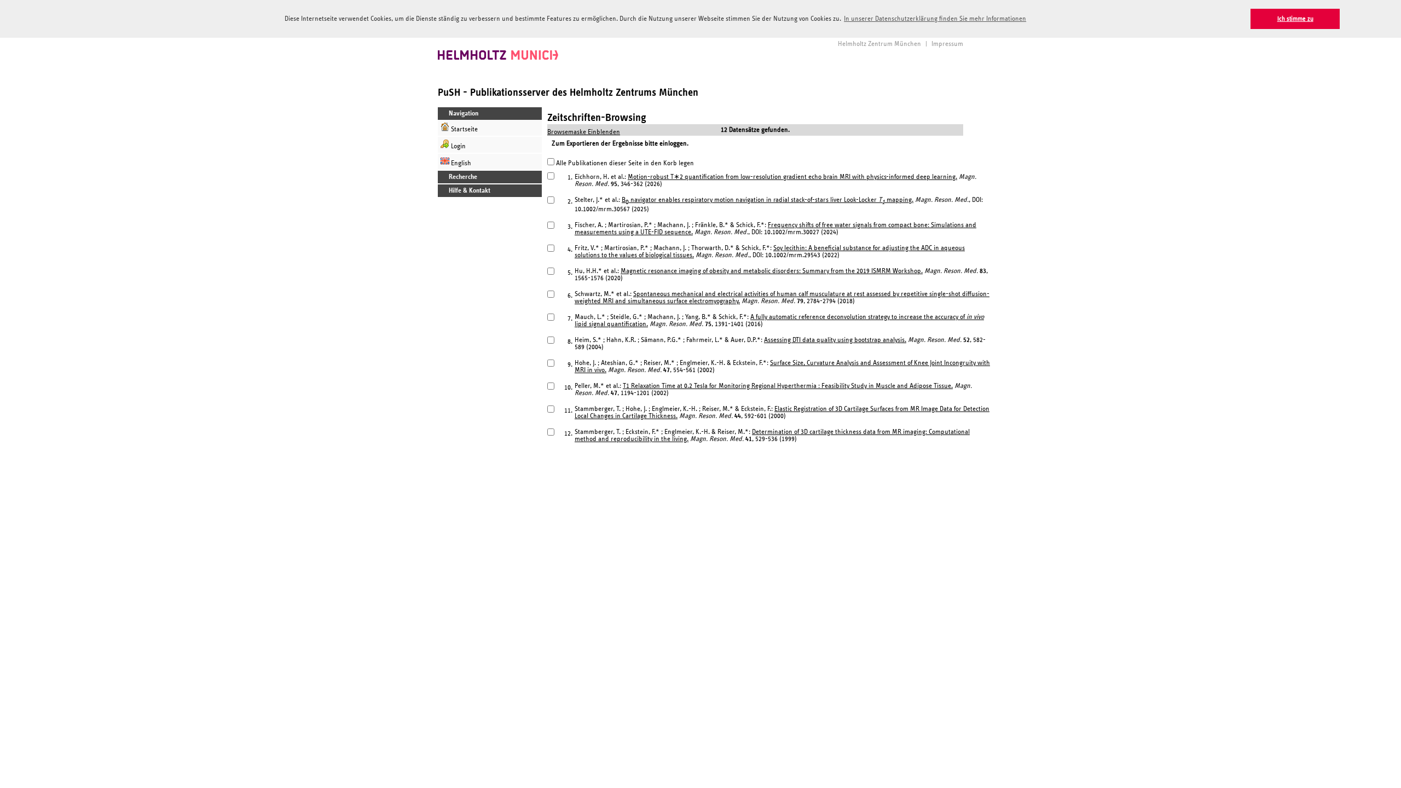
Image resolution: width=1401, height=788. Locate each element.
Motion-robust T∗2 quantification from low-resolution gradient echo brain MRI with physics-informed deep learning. (792, 177)
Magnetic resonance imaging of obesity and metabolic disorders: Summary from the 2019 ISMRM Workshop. (772, 271)
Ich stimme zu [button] (1295, 19)
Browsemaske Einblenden (583, 132)
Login (457, 146)
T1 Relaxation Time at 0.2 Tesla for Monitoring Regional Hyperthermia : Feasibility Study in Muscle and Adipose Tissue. (788, 386)
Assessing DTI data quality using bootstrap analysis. (835, 340)
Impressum (947, 44)
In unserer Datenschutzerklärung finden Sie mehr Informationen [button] (935, 18)
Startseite (463, 129)
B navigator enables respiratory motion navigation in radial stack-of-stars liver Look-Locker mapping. (767, 200)
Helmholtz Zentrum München (879, 44)
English (460, 163)
